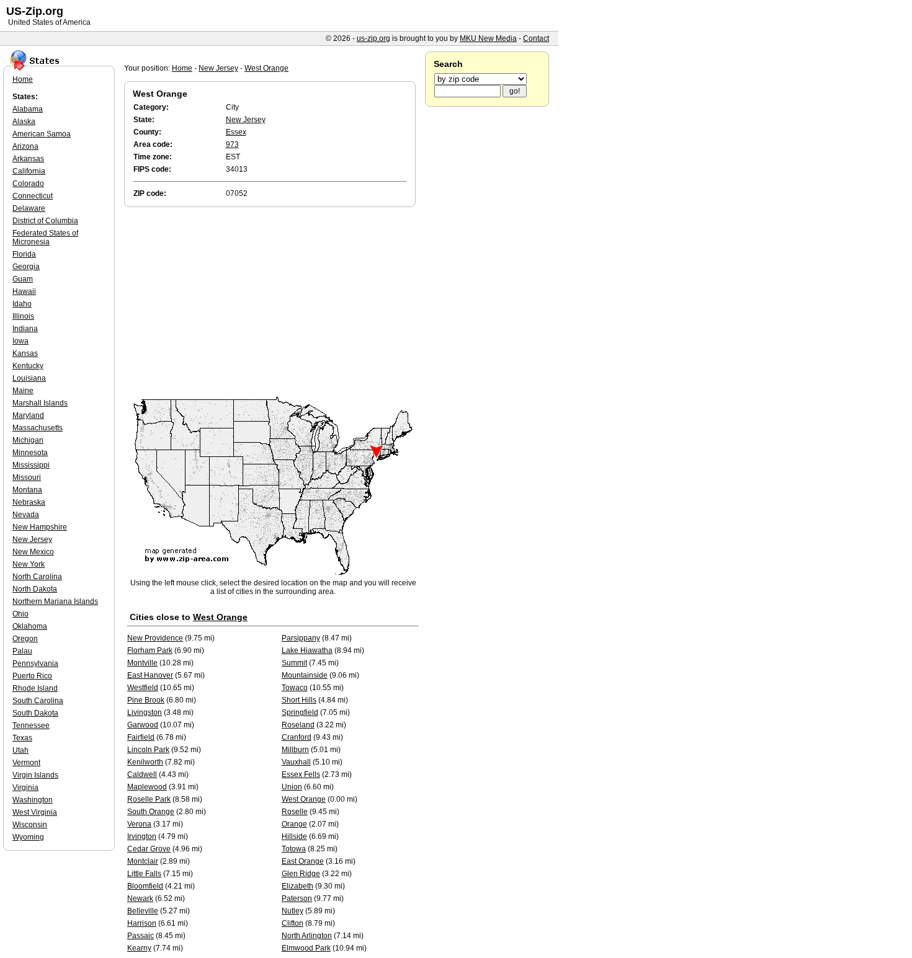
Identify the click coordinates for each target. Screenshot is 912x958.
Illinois (23, 316)
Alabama (27, 109)
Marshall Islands (40, 403)
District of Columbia (45, 220)
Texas (22, 738)
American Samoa (41, 134)
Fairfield (140, 737)
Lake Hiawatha (307, 650)
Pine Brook (145, 700)
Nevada (25, 514)
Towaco (295, 687)
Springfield (300, 712)
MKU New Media (488, 38)
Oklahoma (29, 626)
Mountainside (305, 675)
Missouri (26, 477)
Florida (24, 254)
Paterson (297, 898)
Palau (22, 651)
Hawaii (24, 291)
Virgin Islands (35, 775)
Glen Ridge (301, 873)
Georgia (26, 266)
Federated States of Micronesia (45, 237)
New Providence (155, 638)
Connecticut (32, 196)
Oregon (25, 638)
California (28, 171)
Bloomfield (145, 886)
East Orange (303, 861)
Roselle (295, 811)
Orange (294, 824)
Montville (142, 663)
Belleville (142, 911)
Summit (294, 663)
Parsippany (301, 638)
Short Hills (299, 700)
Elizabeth (297, 886)
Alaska (23, 121)
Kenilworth (145, 762)
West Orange (266, 68)
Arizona (25, 146)
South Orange (150, 811)
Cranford (296, 737)
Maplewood (147, 787)
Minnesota (30, 452)
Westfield (142, 687)
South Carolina (37, 700)
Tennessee (31, 725)
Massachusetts (37, 428)
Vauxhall (296, 762)
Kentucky (27, 365)
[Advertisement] (273, 302)
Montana (27, 490)
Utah (20, 750)
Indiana (25, 328)
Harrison (141, 923)
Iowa (20, 341)
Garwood (142, 725)
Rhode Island (35, 688)
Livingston (144, 712)
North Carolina (37, 576)
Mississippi (31, 465)
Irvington (141, 836)
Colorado (28, 183)
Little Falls (144, 873)
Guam (22, 279)
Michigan (27, 440)
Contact (536, 38)
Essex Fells (301, 774)
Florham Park (149, 650)
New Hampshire (39, 527)
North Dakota (34, 589)
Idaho (22, 303)
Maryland (28, 415)
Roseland (298, 725)
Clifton (292, 923)
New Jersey (218, 68)
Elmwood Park (306, 948)
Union (292, 787)
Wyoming (28, 837)
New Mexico (33, 552)
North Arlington (307, 935)
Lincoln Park (148, 749)
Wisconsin (29, 824)
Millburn (295, 749)
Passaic (140, 935)
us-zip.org (373, 38)
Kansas (25, 353)
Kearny (139, 948)
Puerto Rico (32, 676)
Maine (23, 390)
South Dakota (35, 713)
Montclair (142, 861)
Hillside (294, 836)
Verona (139, 824)
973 (232, 144)
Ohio (20, 614)
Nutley (292, 911)
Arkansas (28, 158)
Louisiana (29, 378)
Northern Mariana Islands (55, 601)
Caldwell (142, 774)
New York (28, 564)
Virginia (25, 787)
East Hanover (150, 675)
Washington (32, 800)
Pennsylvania (35, 663)
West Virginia (34, 812)
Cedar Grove (149, 849)
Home (182, 68)
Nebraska (28, 502)
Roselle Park (149, 799)
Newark (140, 898)
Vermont (26, 762)
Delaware (28, 208)
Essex (236, 132)
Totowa (294, 849)
